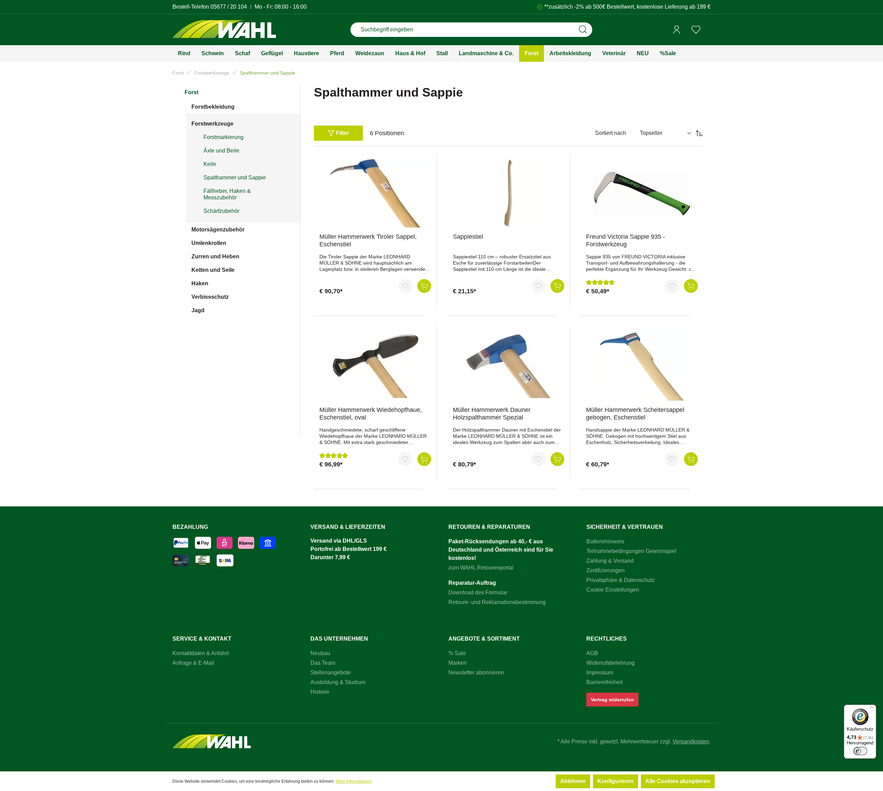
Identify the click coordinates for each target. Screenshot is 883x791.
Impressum (599, 672)
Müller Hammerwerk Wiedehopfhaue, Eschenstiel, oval (370, 413)
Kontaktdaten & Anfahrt (200, 653)
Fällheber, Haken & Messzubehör (227, 194)
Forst (191, 92)
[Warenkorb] (708, 30)
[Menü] (872, 709)
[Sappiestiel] (509, 193)
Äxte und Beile (221, 151)
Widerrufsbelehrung (610, 663)
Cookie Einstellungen (612, 590)
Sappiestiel (468, 236)
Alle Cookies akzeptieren (677, 781)
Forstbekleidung (213, 107)
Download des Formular (477, 592)
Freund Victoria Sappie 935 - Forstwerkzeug (625, 240)
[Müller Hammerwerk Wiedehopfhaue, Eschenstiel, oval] (375, 366)
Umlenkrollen (208, 243)
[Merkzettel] (696, 29)
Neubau (320, 653)
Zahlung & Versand (610, 561)
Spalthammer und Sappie (235, 177)
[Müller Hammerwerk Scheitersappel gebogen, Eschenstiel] (642, 366)
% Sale (457, 653)
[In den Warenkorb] (424, 286)
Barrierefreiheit (604, 682)
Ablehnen (573, 781)
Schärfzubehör (221, 211)
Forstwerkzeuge (212, 124)
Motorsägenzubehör (218, 230)
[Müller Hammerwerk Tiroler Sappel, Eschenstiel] (375, 193)
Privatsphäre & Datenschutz (620, 580)
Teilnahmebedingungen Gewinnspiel (631, 551)
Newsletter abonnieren (476, 672)
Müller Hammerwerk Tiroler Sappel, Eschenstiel (368, 240)
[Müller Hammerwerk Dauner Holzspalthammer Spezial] (509, 366)
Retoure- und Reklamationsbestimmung (497, 602)
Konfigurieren (615, 781)
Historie (319, 692)
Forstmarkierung (224, 137)
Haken (199, 283)
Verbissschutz (210, 297)
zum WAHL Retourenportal (481, 568)
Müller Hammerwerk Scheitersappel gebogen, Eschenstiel (635, 413)
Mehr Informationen (354, 781)
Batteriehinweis (605, 541)
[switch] (860, 751)
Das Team (322, 663)
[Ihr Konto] (676, 29)
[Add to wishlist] (405, 286)
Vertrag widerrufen (612, 699)
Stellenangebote (330, 672)
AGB (592, 653)
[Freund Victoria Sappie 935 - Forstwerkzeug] (642, 193)
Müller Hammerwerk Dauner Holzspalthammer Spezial (491, 413)
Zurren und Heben (215, 256)
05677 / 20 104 (228, 7)
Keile (210, 164)
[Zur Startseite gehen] (224, 30)
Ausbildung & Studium (337, 682)
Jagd (198, 310)
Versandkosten (691, 741)
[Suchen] (583, 29)
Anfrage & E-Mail (193, 663)
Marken (457, 663)
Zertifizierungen (605, 570)
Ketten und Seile (213, 270)
